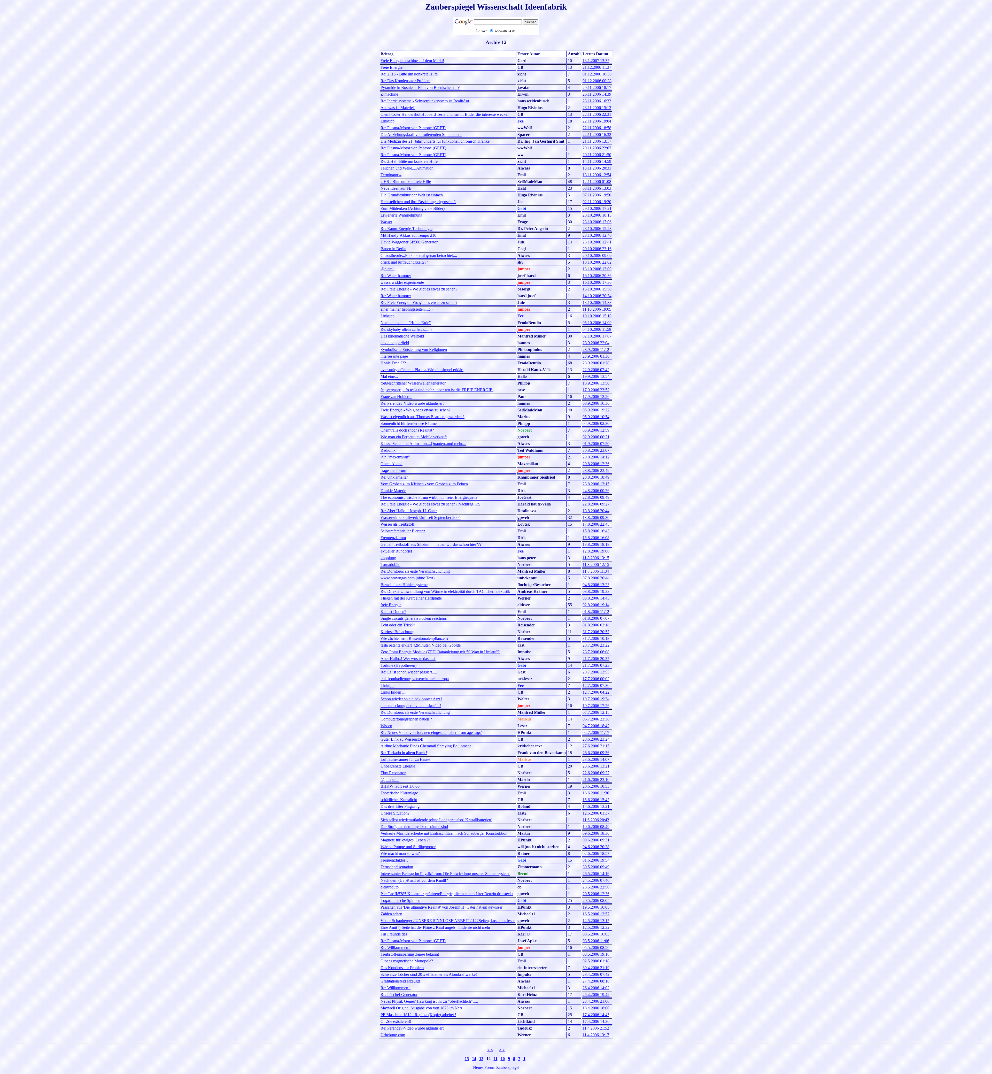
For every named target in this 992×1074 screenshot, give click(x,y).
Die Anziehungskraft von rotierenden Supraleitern (421, 134)
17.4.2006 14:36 (596, 1021)
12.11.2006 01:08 (597, 181)
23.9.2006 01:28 (596, 363)
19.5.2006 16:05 (596, 907)
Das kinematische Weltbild (402, 336)
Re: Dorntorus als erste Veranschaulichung (415, 571)
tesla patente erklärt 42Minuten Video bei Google (421, 645)
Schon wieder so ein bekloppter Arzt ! (411, 699)
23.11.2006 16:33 (597, 101)
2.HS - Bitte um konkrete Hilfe (406, 181)
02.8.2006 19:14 (596, 605)
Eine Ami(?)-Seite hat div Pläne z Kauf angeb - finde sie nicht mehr (435, 927)
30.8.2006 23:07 (596, 450)
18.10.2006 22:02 (597, 262)
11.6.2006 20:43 (596, 820)
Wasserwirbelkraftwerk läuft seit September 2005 (421, 517)
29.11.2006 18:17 (597, 87)
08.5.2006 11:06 (596, 941)
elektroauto (390, 887)
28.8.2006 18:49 (596, 477)
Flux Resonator (393, 773)
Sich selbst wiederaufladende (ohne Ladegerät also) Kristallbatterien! (436, 820)
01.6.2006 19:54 (596, 860)
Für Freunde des (394, 934)
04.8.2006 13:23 (596, 584)
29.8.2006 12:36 (596, 464)
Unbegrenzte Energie (398, 766)
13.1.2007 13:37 (596, 60)
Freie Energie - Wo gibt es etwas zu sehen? (416, 410)
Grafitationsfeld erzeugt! (400, 981)
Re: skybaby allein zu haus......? (406, 329)
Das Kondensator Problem (402, 967)
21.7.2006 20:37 (596, 658)
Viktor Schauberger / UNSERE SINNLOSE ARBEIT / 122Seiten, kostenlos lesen (448, 920)
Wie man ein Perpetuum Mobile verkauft (414, 437)
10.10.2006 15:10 (597, 316)
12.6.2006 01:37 (596, 813)
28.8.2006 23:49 (596, 470)
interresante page (394, 356)
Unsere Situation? (395, 813)
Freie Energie (391, 67)
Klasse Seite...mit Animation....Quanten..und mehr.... (423, 443)
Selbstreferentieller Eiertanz (403, 531)
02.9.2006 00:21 (596, 437)
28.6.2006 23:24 (596, 739)
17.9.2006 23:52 (596, 390)
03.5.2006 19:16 (596, 954)
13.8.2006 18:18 (596, 544)
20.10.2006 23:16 (597, 249)
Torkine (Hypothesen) (398, 665)
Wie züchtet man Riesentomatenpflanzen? (414, 638)
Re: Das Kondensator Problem (405, 81)
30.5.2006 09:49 (596, 867)
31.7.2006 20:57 (596, 632)
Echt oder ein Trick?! (398, 625)
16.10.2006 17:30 (597, 282)
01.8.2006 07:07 (596, 618)
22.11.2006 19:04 (597, 121)
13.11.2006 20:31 (597, 168)
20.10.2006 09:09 (597, 255)
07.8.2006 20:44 (596, 578)
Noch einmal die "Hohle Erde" (406, 322)
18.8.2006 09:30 (596, 517)
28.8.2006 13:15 (596, 484)
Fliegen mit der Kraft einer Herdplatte (411, 598)
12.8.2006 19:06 (596, 551)
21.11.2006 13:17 (597, 141)
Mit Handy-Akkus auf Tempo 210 (408, 235)
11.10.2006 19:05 (597, 309)
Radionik (388, 450)
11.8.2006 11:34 (596, 571)
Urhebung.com (393, 1035)
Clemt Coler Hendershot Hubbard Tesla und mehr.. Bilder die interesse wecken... (447, 114)
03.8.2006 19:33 (596, 591)
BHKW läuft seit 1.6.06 (400, 786)
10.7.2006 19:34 (596, 699)
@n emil (387, 269)
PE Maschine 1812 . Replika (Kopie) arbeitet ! (418, 1014)
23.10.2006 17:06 (597, 222)
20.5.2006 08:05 (596, 900)
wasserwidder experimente (402, 282)
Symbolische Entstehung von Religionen (414, 349)
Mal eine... (389, 376)
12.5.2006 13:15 (596, 920)
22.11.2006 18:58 (597, 128)
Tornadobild (390, 564)
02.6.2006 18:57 (596, 853)
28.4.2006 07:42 (596, 974)
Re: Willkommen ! (395, 947)
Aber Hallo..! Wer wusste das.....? (408, 658)
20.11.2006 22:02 (597, 148)
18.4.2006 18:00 (596, 1008)
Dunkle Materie (393, 490)
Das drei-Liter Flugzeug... (402, 806)
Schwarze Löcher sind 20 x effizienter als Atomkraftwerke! (429, 974)
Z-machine (389, 94)
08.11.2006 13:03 (597, 188)
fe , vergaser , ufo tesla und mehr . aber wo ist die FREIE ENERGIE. (437, 390)
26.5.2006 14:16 (596, 873)
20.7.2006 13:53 (596, 672)
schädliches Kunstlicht (399, 799)
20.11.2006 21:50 (597, 154)
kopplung (388, 558)
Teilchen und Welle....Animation (407, 168)
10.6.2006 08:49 (596, 826)
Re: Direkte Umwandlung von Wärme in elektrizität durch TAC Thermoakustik (445, 591)
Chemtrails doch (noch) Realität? (407, 430)
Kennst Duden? (393, 611)
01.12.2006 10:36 (597, 74)
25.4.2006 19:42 (596, 994)
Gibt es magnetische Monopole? (407, 961)
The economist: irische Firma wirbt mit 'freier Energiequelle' (429, 497)
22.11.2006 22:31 (597, 114)
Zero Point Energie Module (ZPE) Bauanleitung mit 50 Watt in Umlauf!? (440, 652)
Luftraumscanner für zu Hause (405, 759)
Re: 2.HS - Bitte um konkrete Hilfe (409, 74)
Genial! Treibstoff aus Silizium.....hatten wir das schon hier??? (431, 544)
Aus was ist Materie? (398, 107)
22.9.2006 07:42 (596, 369)
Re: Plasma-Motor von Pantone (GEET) (413, 128)
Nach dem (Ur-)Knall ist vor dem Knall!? (414, 880)
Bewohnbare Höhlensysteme (404, 584)
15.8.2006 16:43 (596, 531)
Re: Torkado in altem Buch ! (404, 752)
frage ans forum (393, 470)
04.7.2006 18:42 (596, 726)
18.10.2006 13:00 (597, 269)
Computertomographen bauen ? (406, 719)
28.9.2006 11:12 (596, 349)
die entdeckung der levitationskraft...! (411, 705)
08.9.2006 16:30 (596, 403)
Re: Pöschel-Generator (399, 994)
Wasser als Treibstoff (397, 524)
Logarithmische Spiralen (400, 900)
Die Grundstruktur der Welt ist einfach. (412, 195)
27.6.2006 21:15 (596, 746)
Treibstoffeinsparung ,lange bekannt (410, 954)
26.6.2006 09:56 (596, 752)
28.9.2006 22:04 (596, 343)
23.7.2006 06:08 (596, 652)
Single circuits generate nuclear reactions (414, 618)
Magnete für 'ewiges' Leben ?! (405, 840)
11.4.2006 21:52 (596, 1028)
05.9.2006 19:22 (596, 410)
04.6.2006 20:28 (596, 847)
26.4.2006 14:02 (596, 988)
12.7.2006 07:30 (596, 685)
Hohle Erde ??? (393, 363)
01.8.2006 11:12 (596, 611)
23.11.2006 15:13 (597, 107)
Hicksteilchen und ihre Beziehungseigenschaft (418, 202)
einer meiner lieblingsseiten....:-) (406, 309)
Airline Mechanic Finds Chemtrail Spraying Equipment (426, 746)
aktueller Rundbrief (396, 551)
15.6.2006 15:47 (596, 799)
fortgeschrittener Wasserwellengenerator (413, 383)
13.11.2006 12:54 (597, 175)
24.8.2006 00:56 (596, 490)
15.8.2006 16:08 (596, 537)
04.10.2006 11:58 (597, 329)
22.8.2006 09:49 (596, 497)
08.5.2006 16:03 (596, 934)
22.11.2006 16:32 (597, 134)
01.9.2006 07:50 (596, 443)
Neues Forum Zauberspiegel (496, 1067)
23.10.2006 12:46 (597, 235)
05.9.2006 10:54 (596, 417)
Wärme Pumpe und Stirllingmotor (408, 847)
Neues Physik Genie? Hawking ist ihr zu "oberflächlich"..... (429, 1001)
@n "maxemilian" (395, 457)
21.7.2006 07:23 (596, 665)
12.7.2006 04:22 (596, 692)
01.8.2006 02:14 (596, 625)
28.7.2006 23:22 (596, 645)
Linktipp (387, 121)
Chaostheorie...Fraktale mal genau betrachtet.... (419, 255)
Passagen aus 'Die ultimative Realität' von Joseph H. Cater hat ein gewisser (441, 907)
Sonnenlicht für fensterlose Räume (409, 423)
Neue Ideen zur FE (396, 188)
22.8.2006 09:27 (596, 504)
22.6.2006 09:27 (596, 773)
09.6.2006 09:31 (596, 840)
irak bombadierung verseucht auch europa (415, 679)
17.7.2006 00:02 (596, 679)
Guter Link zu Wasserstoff (402, 739)
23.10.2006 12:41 (597, 242)
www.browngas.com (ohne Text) (408, 578)
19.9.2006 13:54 (596, 376)
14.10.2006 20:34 (597, 296)
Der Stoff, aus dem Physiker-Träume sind (414, 826)
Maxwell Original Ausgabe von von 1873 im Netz (421, 1008)
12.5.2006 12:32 (596, 927)
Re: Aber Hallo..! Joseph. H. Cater (409, 511)
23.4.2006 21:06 (596, 1001)
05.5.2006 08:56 (596, 947)
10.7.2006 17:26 (596, 705)
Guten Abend (391, 464)
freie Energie (391, 605)
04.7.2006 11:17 (596, 732)
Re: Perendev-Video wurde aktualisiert (412, 403)
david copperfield (395, 343)
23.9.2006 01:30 (596, 356)
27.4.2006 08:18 (596, 981)
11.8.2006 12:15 (596, 564)
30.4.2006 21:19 (596, 967)
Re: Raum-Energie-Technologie (406, 228)
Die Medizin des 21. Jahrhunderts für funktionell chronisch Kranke (435, 141)
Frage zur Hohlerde (396, 396)
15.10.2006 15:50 (597, 289)
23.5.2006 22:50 (596, 887)
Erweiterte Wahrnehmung (401, 215)
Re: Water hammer (396, 275)
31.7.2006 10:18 (596, 638)
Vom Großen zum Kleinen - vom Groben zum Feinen (424, 484)
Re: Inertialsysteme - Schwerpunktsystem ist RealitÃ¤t (425, 101)
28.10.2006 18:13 (597, 215)
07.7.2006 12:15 (596, 712)
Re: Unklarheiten (394, 477)
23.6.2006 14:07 (596, 759)
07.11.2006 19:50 (597, 195)
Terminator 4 (391, 175)
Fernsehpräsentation (397, 867)
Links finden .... (393, 692)
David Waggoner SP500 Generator (409, 242)
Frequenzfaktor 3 (394, 860)
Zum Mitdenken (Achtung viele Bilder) (413, 208)
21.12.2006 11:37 (597, 67)
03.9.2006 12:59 (596, 430)
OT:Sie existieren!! (396, 1021)
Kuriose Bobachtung (397, 632)
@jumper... (390, 779)
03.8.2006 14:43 (596, 598)
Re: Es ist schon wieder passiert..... (409, 672)
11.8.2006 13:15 (596, 558)
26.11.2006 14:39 (597, 94)
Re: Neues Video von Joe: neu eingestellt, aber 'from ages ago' (431, 732)
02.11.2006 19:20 (597, 202)
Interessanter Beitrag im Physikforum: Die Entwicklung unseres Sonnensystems (445, 873)
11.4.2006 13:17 (596, 1035)
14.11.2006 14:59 (597, 161)
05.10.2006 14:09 (597, 322)
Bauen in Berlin (393, 249)
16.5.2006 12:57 (596, 914)
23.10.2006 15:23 (597, 228)
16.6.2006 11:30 (596, 793)
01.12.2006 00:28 (597, 81)
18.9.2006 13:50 (596, 383)
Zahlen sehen (391, 914)
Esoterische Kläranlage (399, 793)
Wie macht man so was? (400, 853)
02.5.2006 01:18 (596, 961)
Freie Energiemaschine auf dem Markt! (412, 60)
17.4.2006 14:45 (596, 1014)
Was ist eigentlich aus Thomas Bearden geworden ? (422, 417)
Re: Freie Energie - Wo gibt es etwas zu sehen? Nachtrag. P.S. (431, 504)
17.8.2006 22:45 (596, 524)
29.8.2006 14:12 (596, 457)
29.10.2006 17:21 (597, 208)
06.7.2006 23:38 (596, 719)
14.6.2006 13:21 (596, 806)
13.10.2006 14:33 (597, 302)
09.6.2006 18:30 (596, 833)
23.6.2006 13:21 (596, 766)
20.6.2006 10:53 (596, 786)
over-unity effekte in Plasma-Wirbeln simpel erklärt (422, 369)
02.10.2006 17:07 (597, 336)
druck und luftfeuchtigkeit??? (404, 262)
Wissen (386, 726)
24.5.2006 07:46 (596, 880)
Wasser (386, 222)
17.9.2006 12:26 (596, 396)
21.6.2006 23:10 (596, 779)
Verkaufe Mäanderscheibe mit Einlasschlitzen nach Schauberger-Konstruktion (444, 833)
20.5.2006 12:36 (596, 894)
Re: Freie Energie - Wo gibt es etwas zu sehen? (419, 289)
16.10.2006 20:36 (597, 275)
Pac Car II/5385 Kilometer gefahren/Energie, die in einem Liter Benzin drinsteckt (447, 894)
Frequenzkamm (393, 537)
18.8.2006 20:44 (596, 511)
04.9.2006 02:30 (596, 423)
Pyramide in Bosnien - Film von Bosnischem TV (420, 87)
